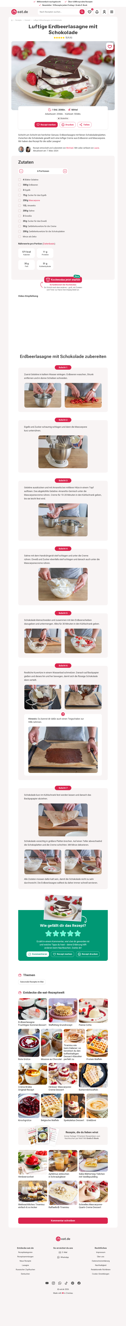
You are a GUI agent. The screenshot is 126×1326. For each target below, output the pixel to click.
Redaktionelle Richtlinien (100, 1269)
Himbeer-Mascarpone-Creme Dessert (60, 1088)
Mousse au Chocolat (51, 1059)
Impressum (100, 1252)
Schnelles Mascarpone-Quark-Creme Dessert (91, 1206)
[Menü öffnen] (112, 12)
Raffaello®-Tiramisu (59, 1207)
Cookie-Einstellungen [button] (100, 1274)
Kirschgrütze (24, 1120)
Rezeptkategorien (25, 1252)
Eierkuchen (25, 1274)
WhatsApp (65, 1257)
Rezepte (18, 20)
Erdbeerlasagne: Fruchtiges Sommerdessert (32, 1023)
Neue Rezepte (25, 1261)
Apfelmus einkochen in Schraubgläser (59, 1175)
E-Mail (64, 1252)
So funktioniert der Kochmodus (63, 285)
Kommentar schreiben (63, 1220)
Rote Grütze (24, 1059)
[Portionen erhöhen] (65, 171)
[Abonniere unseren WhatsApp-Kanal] (60, 1283)
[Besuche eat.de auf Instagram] (53, 1283)
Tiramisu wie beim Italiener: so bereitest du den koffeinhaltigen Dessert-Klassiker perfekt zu (73, 1052)
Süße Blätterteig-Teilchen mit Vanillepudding (92, 1175)
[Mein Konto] (104, 12)
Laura (96, 148)
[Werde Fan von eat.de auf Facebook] (79, 1283)
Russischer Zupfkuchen (25, 1269)
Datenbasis (48, 243)
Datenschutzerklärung (101, 1261)
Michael (69, 148)
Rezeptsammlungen (25, 1257)
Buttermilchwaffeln (88, 1089)
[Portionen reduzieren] (21, 171)
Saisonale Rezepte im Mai (32, 982)
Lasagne (25, 1265)
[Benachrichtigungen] (97, 12)
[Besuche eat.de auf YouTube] (47, 1283)
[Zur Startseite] (19, 12)
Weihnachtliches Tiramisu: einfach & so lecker (31, 1206)
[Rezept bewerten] (63, 933)
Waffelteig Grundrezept (60, 1025)
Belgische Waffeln (50, 1120)
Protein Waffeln (94, 1059)
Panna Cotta (85, 1025)
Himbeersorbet (26, 1176)
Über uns (100, 1257)
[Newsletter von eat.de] (63, 1136)
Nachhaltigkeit (100, 1265)
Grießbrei (91, 1120)
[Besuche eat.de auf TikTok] (66, 1283)
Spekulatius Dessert (74, 1120)
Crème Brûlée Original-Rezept (26, 1088)
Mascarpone (34, 200)
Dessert (27, 20)
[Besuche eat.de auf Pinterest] (73, 1283)
